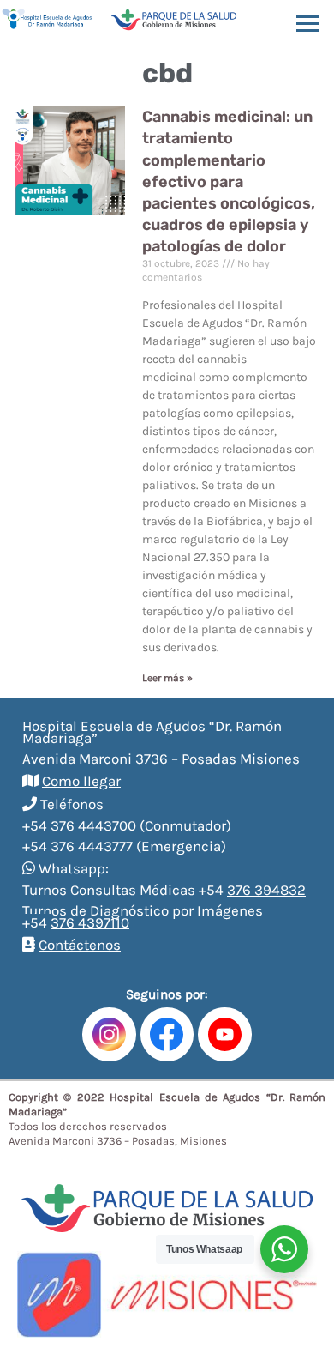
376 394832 (266, 889)
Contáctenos (80, 944)
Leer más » (167, 678)
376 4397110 (90, 922)
